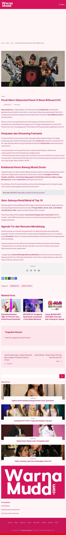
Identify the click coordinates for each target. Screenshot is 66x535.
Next (57, 361)
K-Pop (33, 418)
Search (62, 376)
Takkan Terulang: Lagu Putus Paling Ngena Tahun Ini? (33, 461)
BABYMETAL (15, 286)
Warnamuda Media (27, 530)
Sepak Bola (36, 522)
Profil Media (5, 506)
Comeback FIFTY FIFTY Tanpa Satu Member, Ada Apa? (33, 421)
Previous (9, 363)
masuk (15, 338)
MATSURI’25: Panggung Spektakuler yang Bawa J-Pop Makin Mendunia (32, 316)
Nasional (50, 522)
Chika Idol (22, 522)
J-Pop (3, 96)
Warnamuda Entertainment (10, 509)
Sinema (29, 522)
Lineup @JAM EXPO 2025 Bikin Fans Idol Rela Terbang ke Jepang (54, 316)
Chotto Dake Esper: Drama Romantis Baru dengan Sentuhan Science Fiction (18, 357)
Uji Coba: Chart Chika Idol (10, 513)
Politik (56, 522)
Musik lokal (33, 398)
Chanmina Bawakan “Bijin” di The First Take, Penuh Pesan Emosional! (10, 316)
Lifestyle (43, 522)
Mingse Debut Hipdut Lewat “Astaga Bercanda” (33, 441)
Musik (16, 522)
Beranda (10, 522)
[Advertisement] (33, 26)
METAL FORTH (27, 286)
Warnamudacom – (8, 110)
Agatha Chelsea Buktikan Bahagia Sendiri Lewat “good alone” (33, 400)
